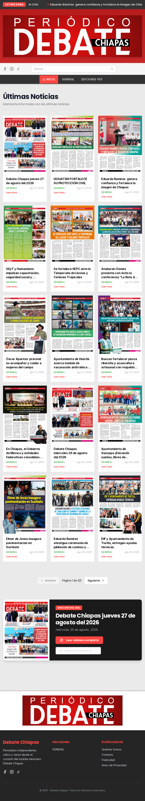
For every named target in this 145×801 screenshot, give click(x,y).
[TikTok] (18, 69)
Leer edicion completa (82, 640)
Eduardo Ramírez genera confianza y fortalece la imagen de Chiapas (79, 4)
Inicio (50, 79)
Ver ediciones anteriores (76, 651)
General (68, 79)
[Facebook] (5, 69)
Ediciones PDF (92, 79)
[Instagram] (12, 69)
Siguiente (94, 580)
